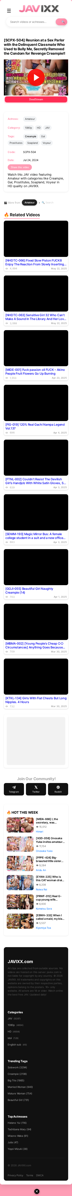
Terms (29, 1175)
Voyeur (47, 142)
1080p (28, 127)
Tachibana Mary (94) (19, 1129)
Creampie (30, 136)
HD (39, 127)
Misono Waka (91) (18, 1135)
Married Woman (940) (20, 1086)
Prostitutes (16, 142)
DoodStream (36, 99)
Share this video (20, 167)
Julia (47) (13, 1142)
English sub (17, 1044)
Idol (13, 1038)
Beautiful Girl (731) (18, 1099)
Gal (43, 136)
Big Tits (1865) (16, 1080)
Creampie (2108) (17, 1073)
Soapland (32, 142)
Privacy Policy (15, 1175)
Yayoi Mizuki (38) (18, 1148)
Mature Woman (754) (20, 1093)
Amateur (30, 118)
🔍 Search (47, 202)
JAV (47, 127)
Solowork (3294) (17, 1067)
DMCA (39, 1175)
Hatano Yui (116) (17, 1122)
